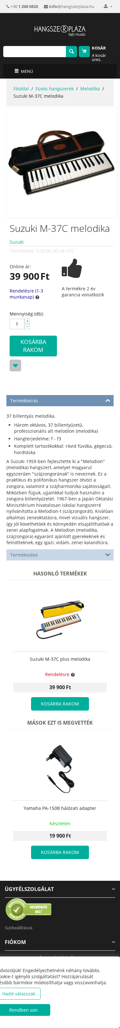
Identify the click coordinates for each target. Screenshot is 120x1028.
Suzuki (17, 242)
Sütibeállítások (19, 928)
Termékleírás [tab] (24, 401)
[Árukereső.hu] (29, 909)
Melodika (90, 89)
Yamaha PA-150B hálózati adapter (60, 808)
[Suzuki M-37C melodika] (62, 163)
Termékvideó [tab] (24, 555)
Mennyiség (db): (27, 314)
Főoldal (21, 89)
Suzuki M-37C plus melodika (60, 659)
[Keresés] (71, 51)
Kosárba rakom (33, 346)
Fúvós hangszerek (55, 89)
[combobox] (34, 51)
